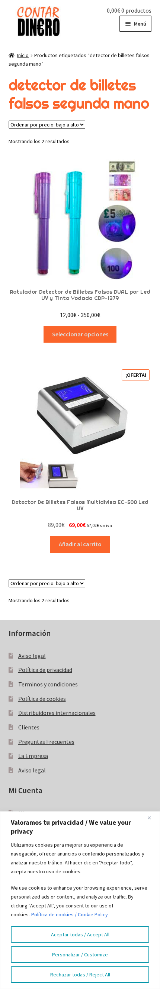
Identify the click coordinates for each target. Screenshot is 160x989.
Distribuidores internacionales (57, 712)
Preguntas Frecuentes (46, 741)
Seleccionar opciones (80, 334)
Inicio (23, 55)
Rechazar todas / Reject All (80, 974)
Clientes (28, 727)
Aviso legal (32, 655)
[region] (80, 900)
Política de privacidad (45, 669)
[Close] (152, 817)
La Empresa (33, 755)
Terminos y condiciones (48, 684)
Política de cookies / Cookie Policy (69, 914)
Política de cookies (42, 698)
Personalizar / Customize (80, 954)
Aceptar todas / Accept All (80, 934)
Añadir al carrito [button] (80, 544)
